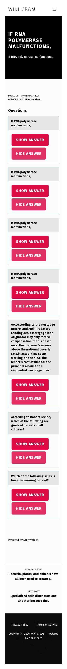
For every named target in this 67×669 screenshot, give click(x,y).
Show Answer (30, 140)
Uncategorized (32, 99)
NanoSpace (35, 638)
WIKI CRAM (37, 633)
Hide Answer (29, 153)
